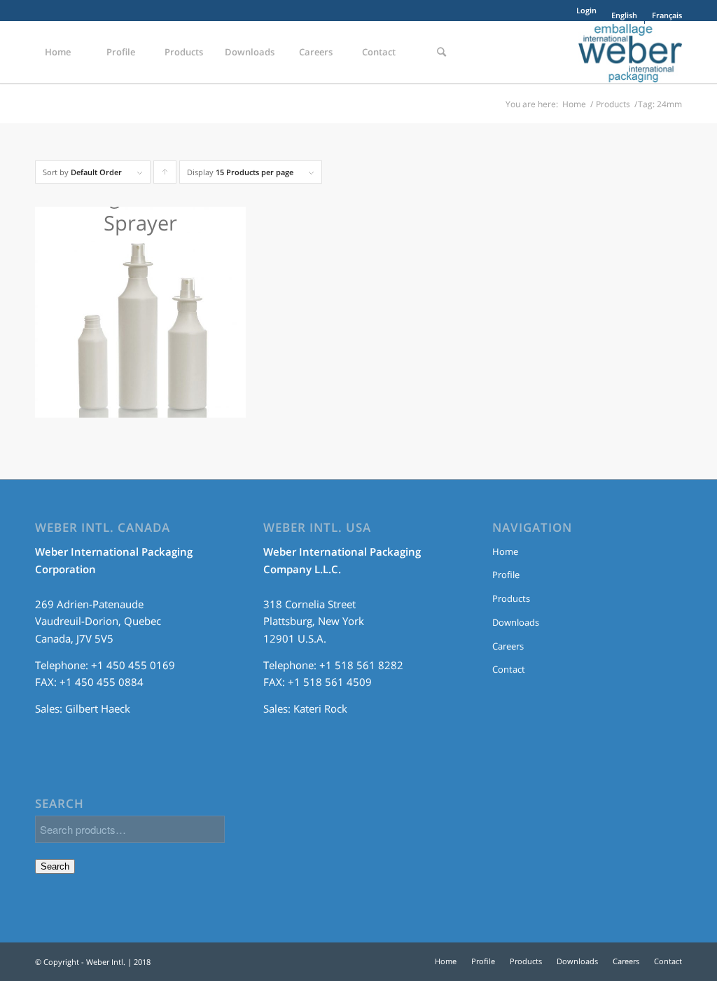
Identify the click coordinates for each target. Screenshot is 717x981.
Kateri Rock (320, 708)
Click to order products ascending (165, 175)
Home (574, 104)
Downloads (515, 622)
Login (586, 10)
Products (613, 104)
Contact (508, 669)
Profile (506, 574)
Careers (508, 646)
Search (55, 866)
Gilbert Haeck (97, 708)
